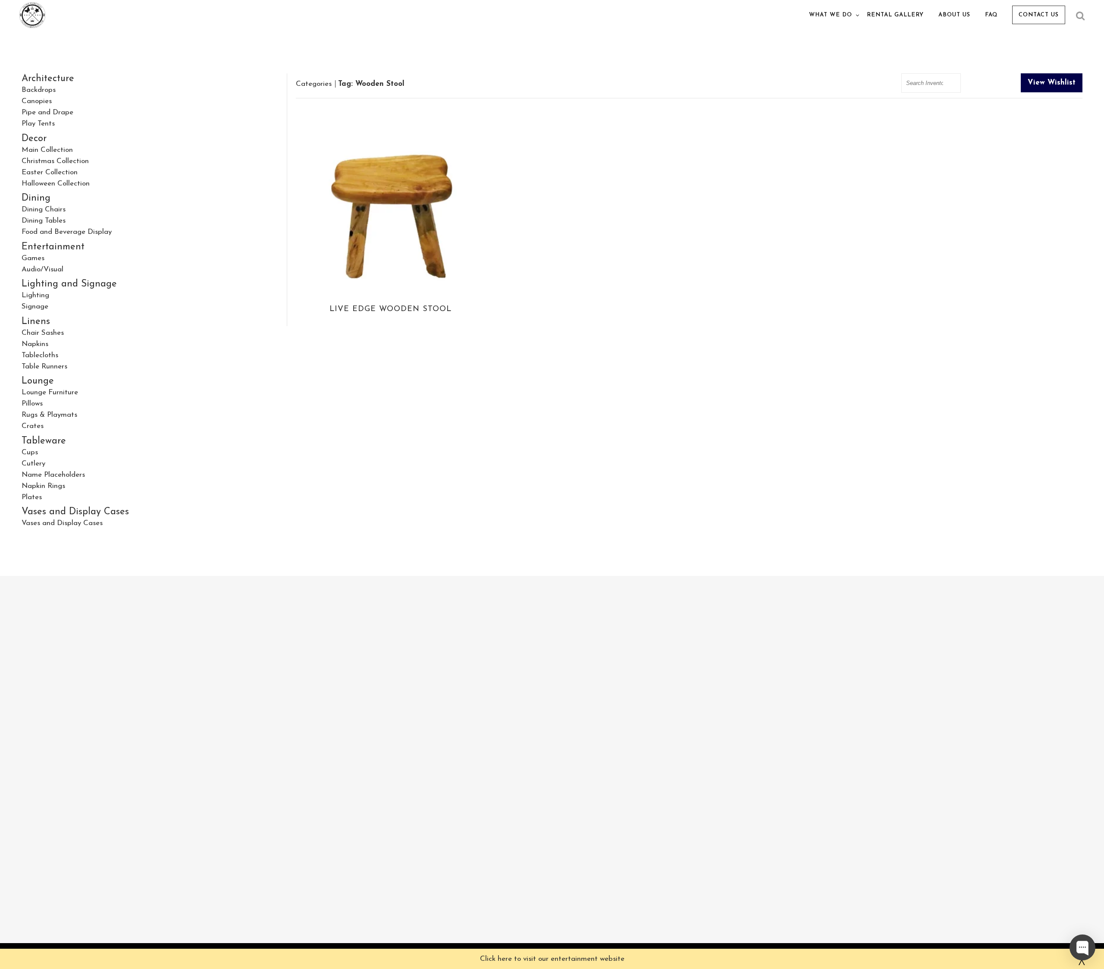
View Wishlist (1052, 82)
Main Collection (47, 150)
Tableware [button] (44, 441)
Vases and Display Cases (62, 523)
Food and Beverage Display (67, 232)
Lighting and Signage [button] (69, 284)
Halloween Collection (56, 183)
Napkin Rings (43, 486)
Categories (314, 84)
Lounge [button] (38, 381)
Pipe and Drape (47, 112)
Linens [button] (36, 322)
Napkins (35, 344)
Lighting (35, 295)
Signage (35, 306)
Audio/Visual (42, 269)
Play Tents (38, 123)
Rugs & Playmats (49, 414)
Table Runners (44, 366)
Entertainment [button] (53, 247)
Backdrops (39, 90)
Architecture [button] (48, 79)
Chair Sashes (43, 333)
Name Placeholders (53, 474)
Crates (33, 426)
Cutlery (33, 463)
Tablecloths (40, 355)
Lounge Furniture (50, 392)
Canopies (37, 101)
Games (33, 258)
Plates (32, 497)
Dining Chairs (44, 209)
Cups (30, 452)
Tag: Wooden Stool (371, 84)
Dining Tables (44, 220)
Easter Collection (50, 172)
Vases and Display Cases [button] (75, 512)
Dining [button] (36, 198)
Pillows (32, 403)
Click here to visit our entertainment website (552, 959)
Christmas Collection (55, 161)
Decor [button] (34, 139)
